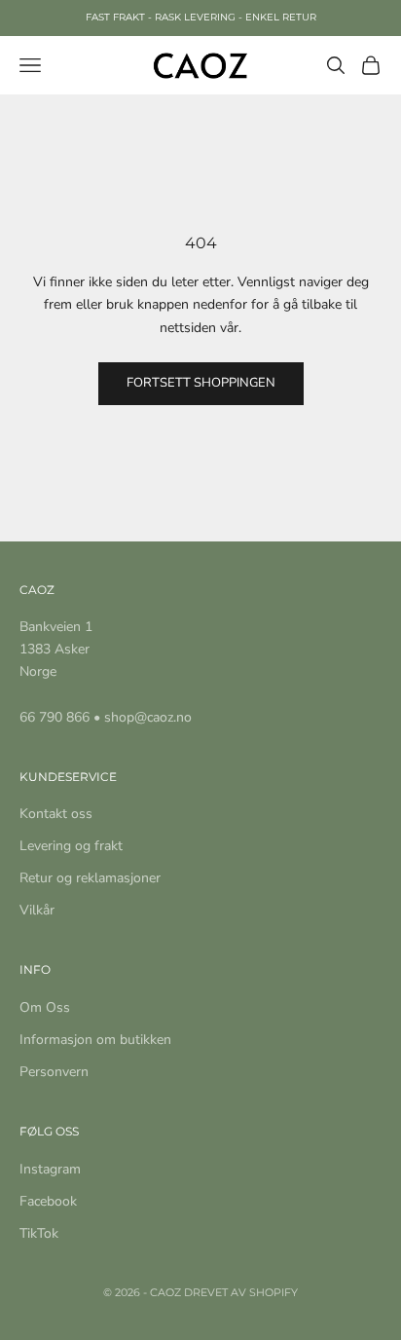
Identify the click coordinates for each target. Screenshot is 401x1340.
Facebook (48, 1201)
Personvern (54, 1071)
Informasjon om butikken (95, 1039)
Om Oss (44, 1007)
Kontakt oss (55, 813)
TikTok (38, 1233)
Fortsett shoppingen (201, 382)
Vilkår (37, 910)
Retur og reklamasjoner (90, 878)
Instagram (50, 1169)
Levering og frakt (71, 846)
